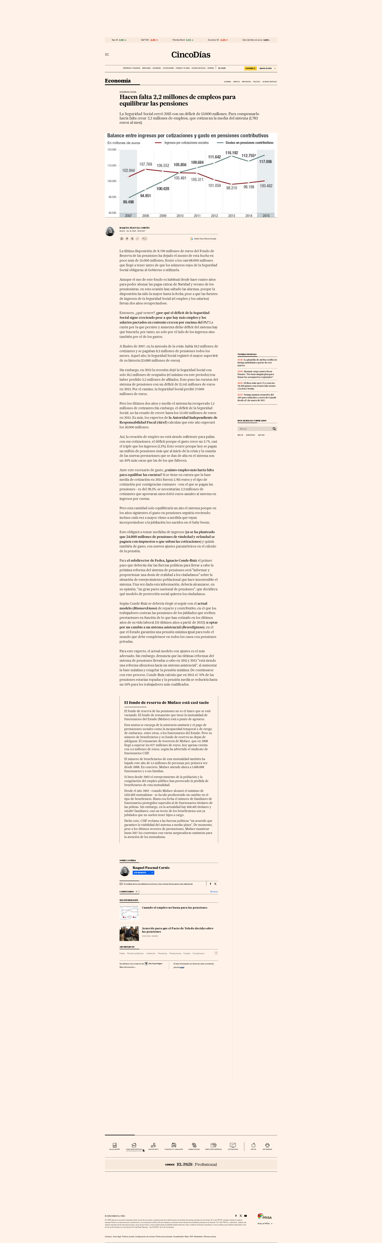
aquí (182, 967)
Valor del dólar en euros (252, 40)
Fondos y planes (183, 68)
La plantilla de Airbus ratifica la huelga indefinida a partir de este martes (257, 362)
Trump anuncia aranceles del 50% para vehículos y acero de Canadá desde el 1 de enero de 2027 (257, 397)
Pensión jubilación (135, 953)
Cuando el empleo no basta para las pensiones (174, 907)
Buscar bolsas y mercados (252, 421)
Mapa (187, 1236)
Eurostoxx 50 (213, 40)
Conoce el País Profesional (191, 1164)
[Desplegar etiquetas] (216, 953)
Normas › (214, 892)
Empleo (236, 82)
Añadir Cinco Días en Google (205, 239)
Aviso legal (117, 1236)
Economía (157, 68)
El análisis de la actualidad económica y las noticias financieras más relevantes (158, 884)
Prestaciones (175, 953)
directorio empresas (213, 1149)
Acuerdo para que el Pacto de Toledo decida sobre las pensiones (178, 930)
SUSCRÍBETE (250, 68)
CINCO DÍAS (146, 936)
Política (256, 82)
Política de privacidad (164, 1236)
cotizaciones (233, 1149)
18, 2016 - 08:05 (135, 231)
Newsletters (198, 1236)
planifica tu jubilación (174, 1149)
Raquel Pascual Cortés (135, 227)
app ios (253, 1149)
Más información (127, 967)
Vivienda (227, 82)
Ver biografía (140, 873)
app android (267, 1149)
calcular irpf (114, 1149)
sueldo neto (153, 1149)
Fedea (122, 953)
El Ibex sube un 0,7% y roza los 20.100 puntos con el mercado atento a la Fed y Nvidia (257, 386)
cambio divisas (194, 1149)
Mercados (146, 68)
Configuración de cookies (145, 1236)
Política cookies (128, 1236)
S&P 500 (145, 40)
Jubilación (150, 953)
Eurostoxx (250, 435)
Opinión (210, 68)
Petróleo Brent (179, 40)
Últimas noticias (198, 68)
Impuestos (246, 82)
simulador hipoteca (134, 1149)
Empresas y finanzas (131, 68)
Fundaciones (198, 953)
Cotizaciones (168, 68)
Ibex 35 (115, 40)
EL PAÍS (220, 67)
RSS (191, 1236)
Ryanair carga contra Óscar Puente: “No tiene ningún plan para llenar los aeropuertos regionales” (256, 374)
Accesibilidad (178, 1236)
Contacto (108, 1236)
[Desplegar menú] (107, 54)
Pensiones (162, 953)
